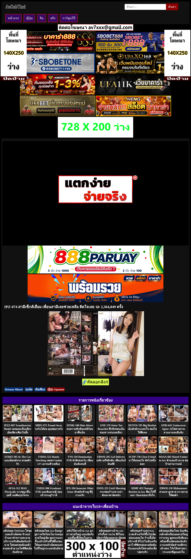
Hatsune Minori (14, 389)
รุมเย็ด (28, 389)
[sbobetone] (57, 72)
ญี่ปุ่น (29, 18)
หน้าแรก (13, 18)
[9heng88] (133, 115)
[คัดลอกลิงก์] (95, 382)
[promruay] (95, 301)
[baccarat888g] (57, 51)
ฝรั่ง (53, 18)
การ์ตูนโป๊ (68, 18)
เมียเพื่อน (40, 389)
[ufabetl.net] (57, 115)
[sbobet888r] (133, 51)
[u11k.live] (133, 93)
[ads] (93, 557)
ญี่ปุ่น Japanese (56, 389)
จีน (41, 18)
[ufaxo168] (133, 72)
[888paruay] (95, 202)
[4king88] (57, 93)
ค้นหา (172, 6)
